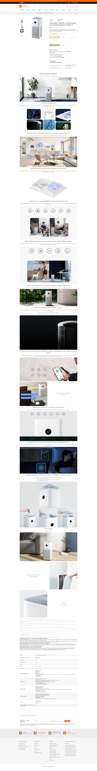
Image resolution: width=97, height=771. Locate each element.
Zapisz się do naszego (24, 721)
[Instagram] (20, 2)
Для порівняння (63, 37)
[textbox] (72, 6)
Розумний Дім (39, 10)
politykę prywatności (32, 725)
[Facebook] (19, 2)
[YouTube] (22, 2)
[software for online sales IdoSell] (48, 766)
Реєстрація (66, 2)
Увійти (61, 2)
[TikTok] (23, 2)
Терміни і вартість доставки (72, 37)
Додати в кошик (54, 37)
